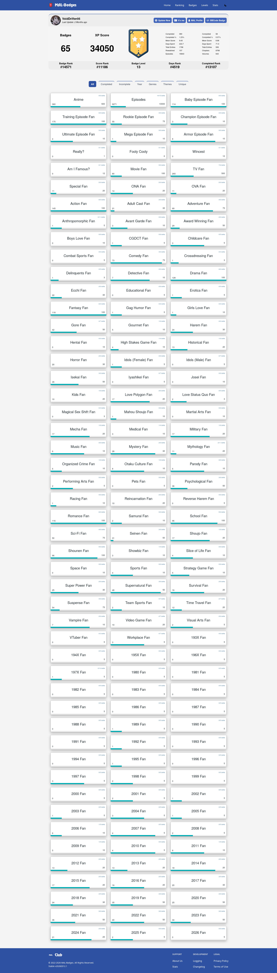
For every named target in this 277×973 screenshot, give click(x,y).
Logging (197, 960)
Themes (167, 84)
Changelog (199, 966)
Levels (204, 5)
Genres (152, 84)
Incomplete (124, 84)
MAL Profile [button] (197, 20)
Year (139, 84)
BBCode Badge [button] (217, 20)
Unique (182, 84)
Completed (106, 84)
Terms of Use (221, 966)
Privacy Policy (221, 960)
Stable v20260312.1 (57, 966)
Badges (193, 5)
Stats (215, 5)
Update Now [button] (164, 20)
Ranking (179, 5)
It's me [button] (181, 20)
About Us (177, 960)
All (92, 84)
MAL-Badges (67, 962)
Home (167, 5)
